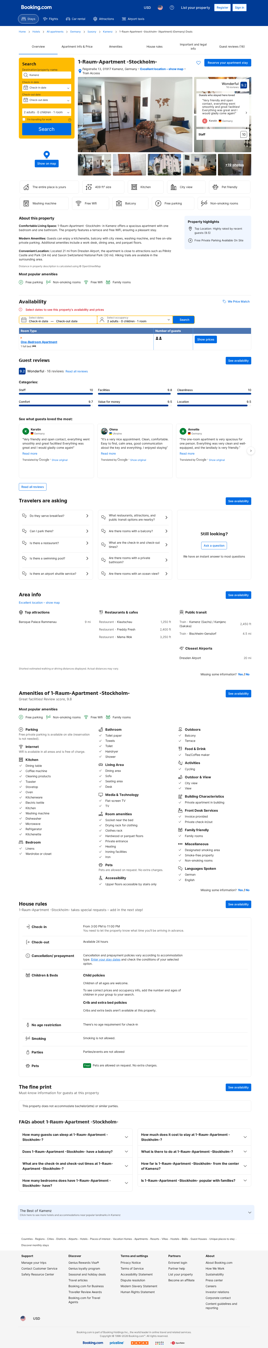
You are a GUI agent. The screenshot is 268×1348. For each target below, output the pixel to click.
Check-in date (30, 82)
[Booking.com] (36, 7)
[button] (46, 112)
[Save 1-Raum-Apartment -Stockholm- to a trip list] (198, 63)
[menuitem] (28, 18)
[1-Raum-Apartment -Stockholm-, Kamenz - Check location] (80, 71)
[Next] (246, 113)
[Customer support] (172, 8)
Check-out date (31, 94)
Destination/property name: (40, 69)
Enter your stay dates (105, 959)
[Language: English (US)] (160, 8)
